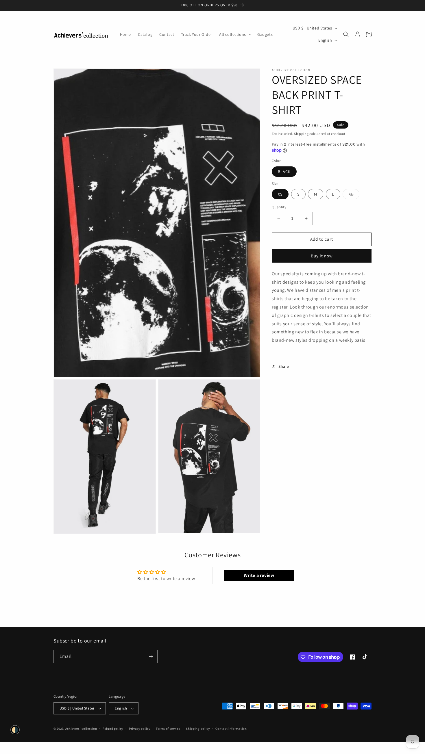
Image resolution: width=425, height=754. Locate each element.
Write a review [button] (259, 575)
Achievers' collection (81, 729)
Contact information (231, 729)
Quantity (279, 207)
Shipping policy (198, 729)
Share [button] (283, 366)
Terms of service (168, 729)
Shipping (301, 133)
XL (354, 195)
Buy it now (322, 255)
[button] (235, 34)
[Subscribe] (151, 656)
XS (280, 194)
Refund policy (113, 729)
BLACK (284, 171)
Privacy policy (139, 729)
